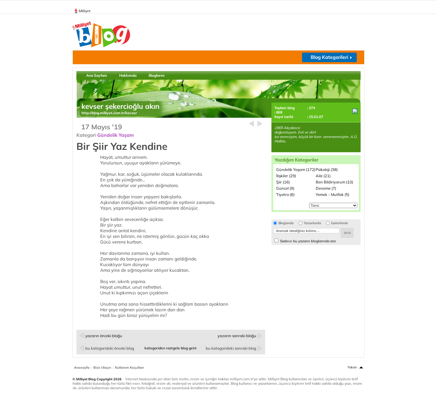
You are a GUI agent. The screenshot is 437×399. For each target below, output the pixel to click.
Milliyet (84, 11)
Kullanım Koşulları (129, 367)
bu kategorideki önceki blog (109, 348)
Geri (251, 124)
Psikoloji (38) (327, 169)
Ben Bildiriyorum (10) (334, 182)
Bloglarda (286, 223)
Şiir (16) (283, 182)
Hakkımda (127, 75)
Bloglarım (157, 75)
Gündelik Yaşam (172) (295, 169)
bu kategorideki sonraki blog (231, 348)
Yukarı (352, 367)
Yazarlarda (312, 223)
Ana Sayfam (96, 75)
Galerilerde (339, 223)
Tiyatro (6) (285, 194)
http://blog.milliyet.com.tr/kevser (109, 113)
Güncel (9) (285, 188)
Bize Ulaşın (102, 367)
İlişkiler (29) (286, 175)
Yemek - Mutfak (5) (332, 194)
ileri (259, 124)
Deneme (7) (326, 188)
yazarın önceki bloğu (103, 335)
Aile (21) (323, 175)
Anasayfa (81, 367)
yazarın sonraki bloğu (237, 335)
